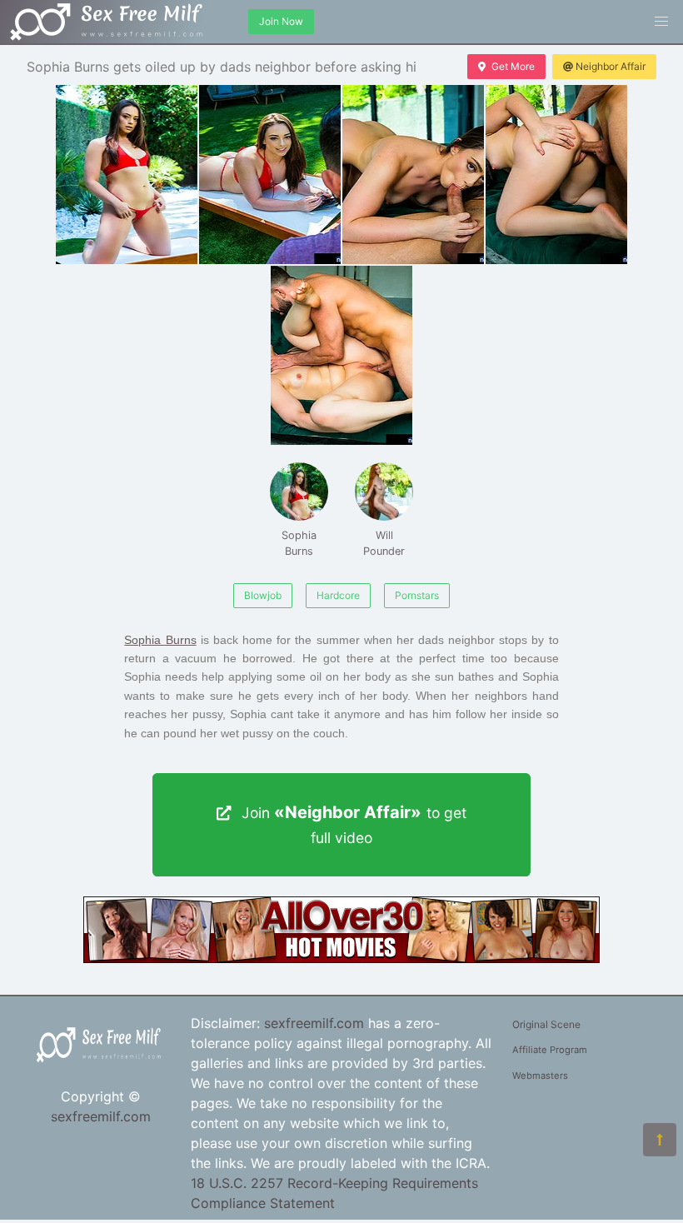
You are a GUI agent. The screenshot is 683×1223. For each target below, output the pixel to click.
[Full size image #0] (126, 174)
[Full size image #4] (341, 355)
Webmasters (540, 1075)
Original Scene (546, 1024)
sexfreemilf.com (101, 1116)
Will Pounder (384, 543)
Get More (513, 66)
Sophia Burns (299, 543)
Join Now (281, 21)
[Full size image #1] (270, 174)
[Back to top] (659, 1139)
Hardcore (338, 595)
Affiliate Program (549, 1050)
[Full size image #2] (413, 174)
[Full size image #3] (556, 174)
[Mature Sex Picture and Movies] (341, 958)
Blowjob (263, 595)
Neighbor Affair (611, 66)
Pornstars (417, 595)
